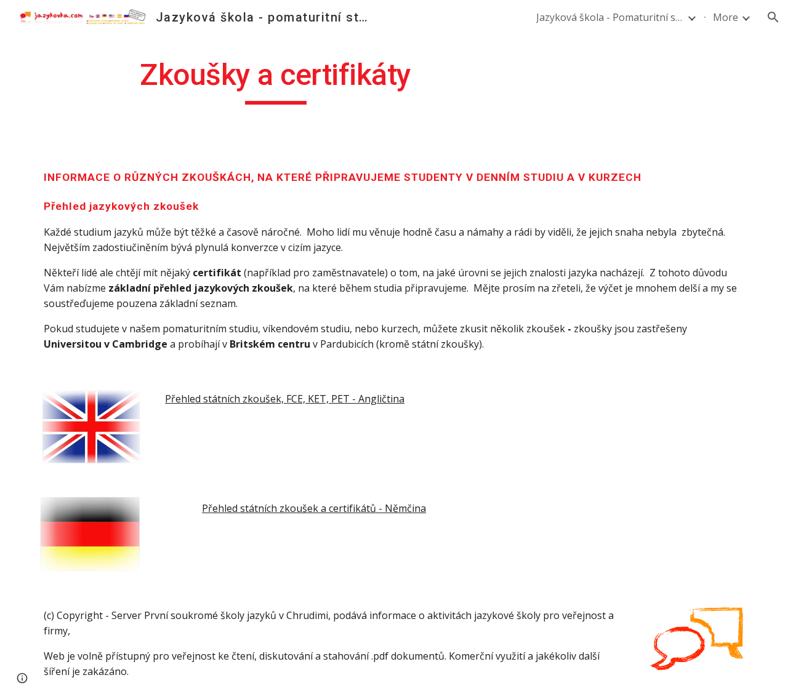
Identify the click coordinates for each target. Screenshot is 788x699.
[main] (276, 81)
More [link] (725, 17)
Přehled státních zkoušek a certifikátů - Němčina (314, 508)
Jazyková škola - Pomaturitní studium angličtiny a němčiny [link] (610, 17)
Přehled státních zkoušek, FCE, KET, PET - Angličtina (284, 398)
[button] (773, 17)
